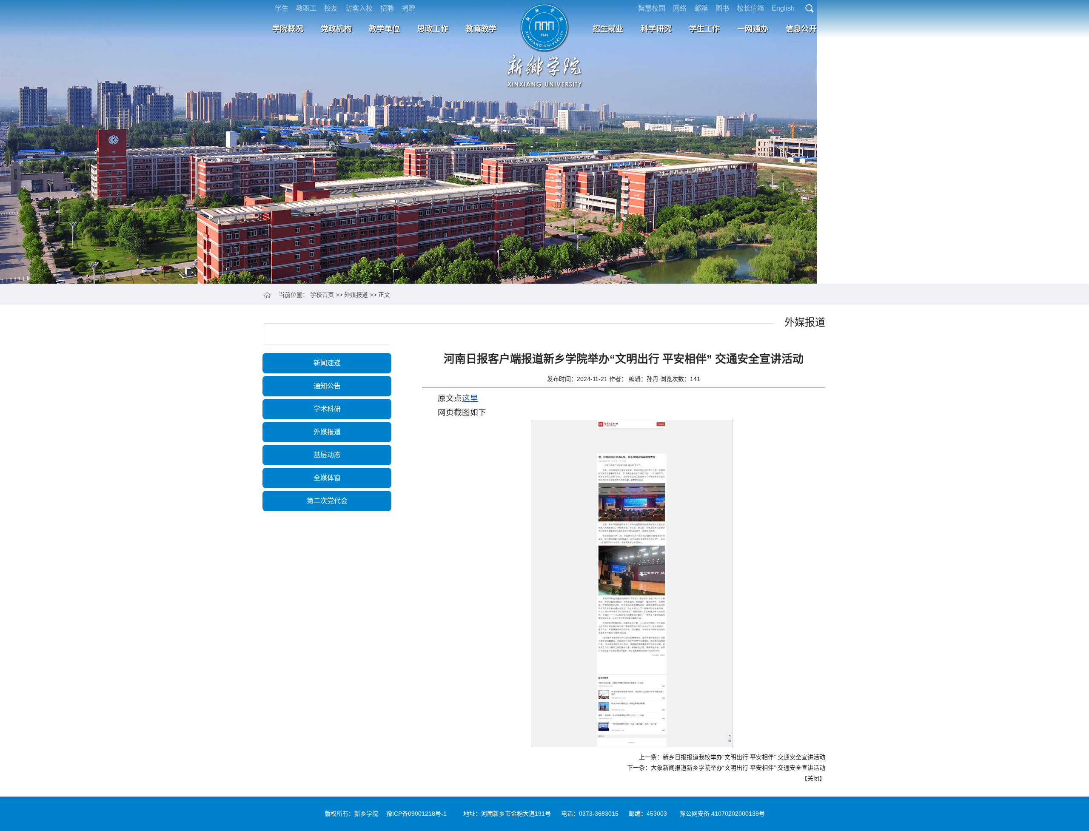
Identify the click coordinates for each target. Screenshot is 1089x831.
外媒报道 (356, 294)
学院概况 (287, 29)
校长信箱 (750, 8)
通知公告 (327, 386)
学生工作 (704, 29)
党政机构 (336, 29)
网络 (680, 8)
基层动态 (327, 454)
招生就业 (608, 29)
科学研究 (656, 29)
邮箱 (701, 8)
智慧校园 (651, 8)
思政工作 (432, 29)
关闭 (813, 778)
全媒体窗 (327, 477)
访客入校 (359, 8)
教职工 (306, 8)
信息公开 (801, 29)
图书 (722, 8)
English (783, 8)
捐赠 (408, 8)
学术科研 (327, 409)
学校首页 (322, 294)
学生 (281, 8)
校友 (331, 8)
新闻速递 (327, 363)
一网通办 (752, 29)
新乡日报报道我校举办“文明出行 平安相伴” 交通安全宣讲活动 (744, 757)
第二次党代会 (327, 500)
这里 (470, 398)
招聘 (387, 8)
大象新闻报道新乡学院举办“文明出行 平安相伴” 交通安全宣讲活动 (738, 767)
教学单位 (384, 29)
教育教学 (480, 29)
